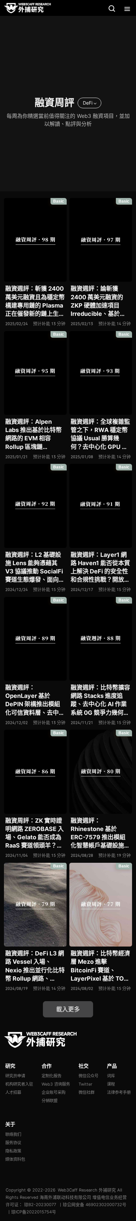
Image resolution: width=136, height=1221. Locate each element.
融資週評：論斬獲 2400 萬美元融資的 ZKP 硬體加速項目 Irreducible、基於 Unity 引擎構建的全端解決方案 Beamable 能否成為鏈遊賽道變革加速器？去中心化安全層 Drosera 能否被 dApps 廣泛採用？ (100, 301)
